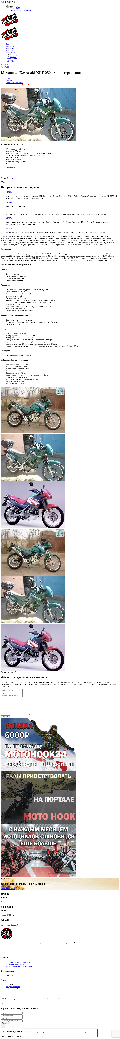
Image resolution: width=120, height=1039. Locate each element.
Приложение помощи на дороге (18, 10)
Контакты (9, 975)
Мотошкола (10, 52)
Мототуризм (11, 48)
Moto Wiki (10, 61)
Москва (13, 57)
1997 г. (9, 218)
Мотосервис (10, 50)
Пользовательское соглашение (18, 964)
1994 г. (9, 202)
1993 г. (9, 192)
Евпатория (14, 55)
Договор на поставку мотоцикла (19, 966)
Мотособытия (11, 59)
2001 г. (9, 228)
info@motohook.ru (13, 987)
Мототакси (10, 46)
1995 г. (8, 210)
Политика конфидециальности (18, 962)
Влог (8, 44)
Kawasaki (11, 178)
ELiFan (57, 999)
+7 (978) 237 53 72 (13, 8)
